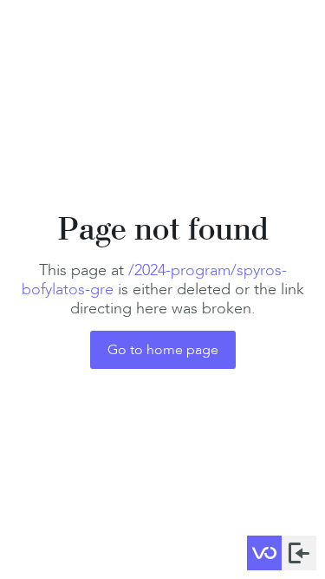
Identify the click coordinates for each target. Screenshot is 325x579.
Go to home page (162, 349)
